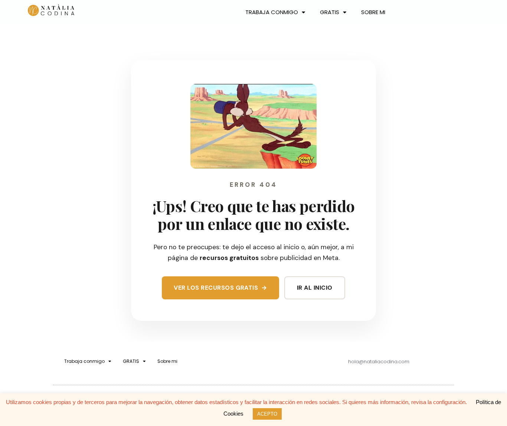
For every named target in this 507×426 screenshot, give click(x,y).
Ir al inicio (315, 288)
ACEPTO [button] (267, 414)
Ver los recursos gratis (220, 288)
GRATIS (329, 12)
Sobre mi (373, 12)
